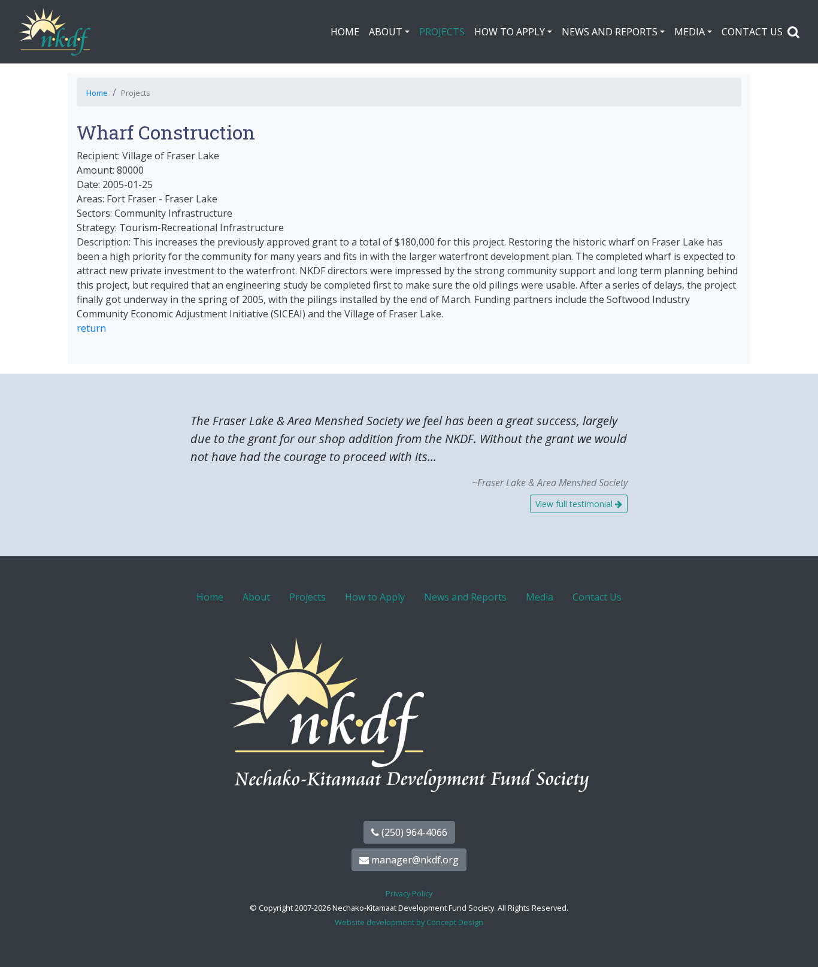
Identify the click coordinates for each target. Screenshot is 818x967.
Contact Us (752, 31)
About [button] (385, 31)
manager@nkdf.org (414, 859)
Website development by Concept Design (409, 922)
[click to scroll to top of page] (795, 943)
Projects (442, 31)
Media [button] (689, 31)
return (91, 328)
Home (345, 31)
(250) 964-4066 (413, 832)
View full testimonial (575, 504)
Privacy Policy (409, 893)
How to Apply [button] (509, 31)
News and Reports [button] (610, 31)
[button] (793, 32)
